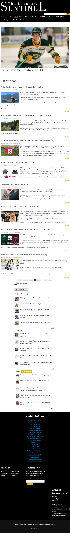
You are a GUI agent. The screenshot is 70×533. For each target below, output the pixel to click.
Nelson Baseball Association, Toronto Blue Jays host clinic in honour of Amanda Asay (27, 141)
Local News (14, 475)
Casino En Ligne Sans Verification (35, 461)
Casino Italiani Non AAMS (35, 459)
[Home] (24, 5)
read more (66, 111)
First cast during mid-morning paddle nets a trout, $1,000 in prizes (22, 87)
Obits (31, 16)
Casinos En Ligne (35, 444)
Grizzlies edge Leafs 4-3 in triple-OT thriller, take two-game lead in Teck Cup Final (26, 230)
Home (2, 16)
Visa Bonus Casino (31, 20)
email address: (29, 479)
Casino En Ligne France (35, 432)
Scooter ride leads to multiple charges (30, 304)
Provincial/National (27, 371)
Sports (16, 16)
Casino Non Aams (35, 457)
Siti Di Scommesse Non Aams (35, 420)
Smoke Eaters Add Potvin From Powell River (24, 70)
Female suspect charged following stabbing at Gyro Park (36, 310)
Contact (36, 16)
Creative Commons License (20, 524)
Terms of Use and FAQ (37, 524)
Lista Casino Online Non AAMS (35, 438)
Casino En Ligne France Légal (47, 16)
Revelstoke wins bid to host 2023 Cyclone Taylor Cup (17, 163)
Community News (15, 471)
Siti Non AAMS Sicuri (35, 434)
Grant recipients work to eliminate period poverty (34, 375)
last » (50, 279)
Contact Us (53, 524)
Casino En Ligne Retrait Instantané (35, 436)
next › (45, 279)
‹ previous (25, 279)
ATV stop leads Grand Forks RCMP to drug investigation (35, 322)
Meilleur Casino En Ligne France (35, 451)
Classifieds (25, 16)
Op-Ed (11, 16)
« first (20, 279)
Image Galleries (15, 473)
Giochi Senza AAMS (35, 422)
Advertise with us (46, 524)
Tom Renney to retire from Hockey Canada (14, 184)
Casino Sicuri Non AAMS (35, 426)
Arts (20, 16)
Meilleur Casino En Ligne (35, 449)
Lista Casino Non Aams (35, 453)
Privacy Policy (29, 524)
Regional (18, 371)
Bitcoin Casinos (60, 16)
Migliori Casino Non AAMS (35, 428)
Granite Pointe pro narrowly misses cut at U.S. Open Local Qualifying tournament (26, 116)
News (6, 16)
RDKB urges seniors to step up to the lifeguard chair (34, 298)
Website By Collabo (35, 528)
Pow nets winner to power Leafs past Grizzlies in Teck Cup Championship (24, 255)
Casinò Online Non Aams (35, 424)
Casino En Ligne (35, 446)
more (52, 328)
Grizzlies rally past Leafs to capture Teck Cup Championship (19, 206)
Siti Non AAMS (35, 442)
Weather (3, 475)
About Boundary (5, 473)
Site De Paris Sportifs (19, 20)
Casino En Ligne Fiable (6, 20)
